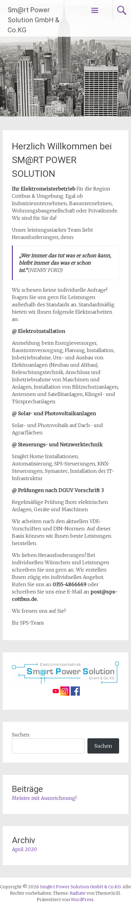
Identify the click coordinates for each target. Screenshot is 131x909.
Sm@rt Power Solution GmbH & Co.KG (33, 20)
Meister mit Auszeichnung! (44, 798)
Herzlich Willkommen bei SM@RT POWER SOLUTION (62, 160)
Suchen (21, 735)
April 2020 (24, 849)
